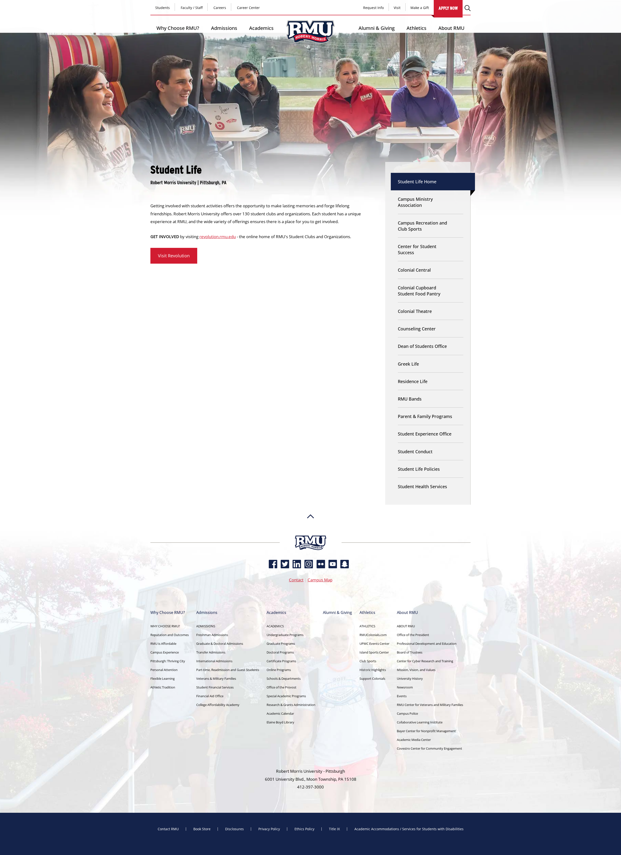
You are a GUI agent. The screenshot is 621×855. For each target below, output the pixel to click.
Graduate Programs (281, 643)
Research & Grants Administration (291, 705)
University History (410, 678)
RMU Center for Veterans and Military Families (430, 705)
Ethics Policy (304, 829)
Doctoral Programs (280, 652)
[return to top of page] (310, 533)
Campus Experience (164, 652)
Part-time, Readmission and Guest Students (227, 670)
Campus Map (320, 580)
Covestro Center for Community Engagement (429, 748)
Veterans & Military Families (216, 678)
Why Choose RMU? (177, 28)
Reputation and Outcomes (169, 635)
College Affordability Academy (217, 705)
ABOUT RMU (406, 626)
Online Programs (279, 670)
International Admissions (214, 661)
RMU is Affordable (163, 643)
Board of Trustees (409, 652)
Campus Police (407, 713)
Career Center (248, 7)
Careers (219, 7)
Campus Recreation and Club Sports (422, 226)
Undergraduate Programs (285, 635)
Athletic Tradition (162, 687)
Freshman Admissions (212, 635)
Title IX (334, 829)
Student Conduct (415, 451)
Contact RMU (168, 829)
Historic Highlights (373, 670)
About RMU (451, 28)
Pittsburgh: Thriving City (167, 661)
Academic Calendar (280, 713)
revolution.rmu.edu (217, 236)
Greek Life (408, 364)
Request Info (373, 7)
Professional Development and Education (427, 643)
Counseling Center (417, 329)
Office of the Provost (281, 687)
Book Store (202, 829)
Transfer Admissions (210, 652)
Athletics (416, 28)
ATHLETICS (367, 626)
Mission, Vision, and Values (416, 670)
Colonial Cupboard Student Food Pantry (419, 291)
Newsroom (405, 687)
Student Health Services (422, 486)
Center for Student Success (417, 249)
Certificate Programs (281, 661)
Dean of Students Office (422, 346)
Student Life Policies (419, 469)
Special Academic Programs (286, 696)
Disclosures (234, 829)
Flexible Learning (162, 678)
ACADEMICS (275, 626)
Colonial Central (414, 270)
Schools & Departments (284, 678)
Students (162, 7)
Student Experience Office (424, 434)
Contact (296, 580)
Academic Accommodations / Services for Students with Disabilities (409, 829)
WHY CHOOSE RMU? (165, 626)
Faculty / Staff (192, 7)
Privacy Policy (269, 829)
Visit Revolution (174, 256)
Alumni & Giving (377, 28)
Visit (397, 7)
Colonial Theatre (415, 311)
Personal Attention (164, 670)
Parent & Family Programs (425, 416)
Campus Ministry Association (415, 202)
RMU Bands (410, 399)
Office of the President (413, 635)
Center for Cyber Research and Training (425, 661)
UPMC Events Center (374, 643)
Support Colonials (372, 678)
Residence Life (412, 381)
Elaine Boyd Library (280, 722)
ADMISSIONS (205, 626)
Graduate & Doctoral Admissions (219, 643)
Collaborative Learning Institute (419, 722)
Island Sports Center (374, 652)
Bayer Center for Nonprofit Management (426, 731)
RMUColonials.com (373, 635)
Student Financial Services (215, 687)
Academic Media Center (414, 740)
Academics (261, 28)
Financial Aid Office (209, 696)
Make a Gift (419, 7)
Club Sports (368, 661)
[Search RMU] (468, 8)
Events (402, 696)
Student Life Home (417, 181)
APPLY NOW (448, 8)
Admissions (224, 28)
